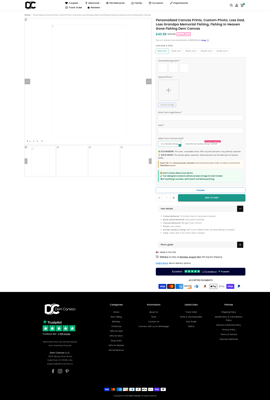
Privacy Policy (228, 329)
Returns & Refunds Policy (229, 325)
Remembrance (116, 350)
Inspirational (180, 3)
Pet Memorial (116, 3)
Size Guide (191, 321)
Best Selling (116, 316)
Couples (73, 3)
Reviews (95, 7)
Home (27, 15)
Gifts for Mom (116, 335)
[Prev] (27, 81)
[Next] (149, 81)
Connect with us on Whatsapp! (154, 326)
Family (138, 3)
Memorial (93, 3)
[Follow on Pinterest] (67, 371)
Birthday (116, 321)
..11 (41, 141)
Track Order (75, 7)
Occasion (157, 3)
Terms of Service (228, 334)
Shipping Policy (228, 312)
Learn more (162, 263)
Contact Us (153, 321)
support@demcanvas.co (60, 363)
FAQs (153, 316)
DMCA (191, 326)
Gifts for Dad (116, 331)
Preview (201, 190)
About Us (153, 312)
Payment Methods (229, 339)
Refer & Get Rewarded (191, 316)
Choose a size (164, 45)
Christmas (116, 326)
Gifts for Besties (116, 345)
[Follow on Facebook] (53, 371)
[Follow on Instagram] (60, 371)
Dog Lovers (116, 340)
